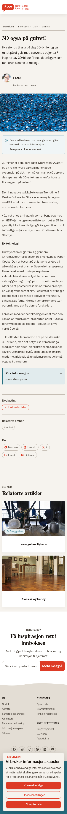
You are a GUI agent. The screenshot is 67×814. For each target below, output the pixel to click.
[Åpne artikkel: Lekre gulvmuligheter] (33, 518)
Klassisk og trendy (33, 599)
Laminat (46, 26)
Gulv (35, 26)
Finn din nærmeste (47, 713)
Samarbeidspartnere (13, 713)
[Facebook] (14, 749)
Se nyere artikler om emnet (25, 149)
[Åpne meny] (61, 7)
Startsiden (8, 26)
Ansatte (6, 708)
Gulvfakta (42, 733)
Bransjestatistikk (46, 708)
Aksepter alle (33, 804)
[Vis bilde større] (33, 113)
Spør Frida (42, 704)
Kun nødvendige (33, 785)
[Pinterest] (37, 749)
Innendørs (23, 26)
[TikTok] (30, 749)
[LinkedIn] (45, 749)
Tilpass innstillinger (33, 795)
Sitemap (6, 733)
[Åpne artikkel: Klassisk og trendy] (33, 573)
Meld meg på (52, 666)
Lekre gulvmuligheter (33, 544)
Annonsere (7, 718)
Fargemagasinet (45, 728)
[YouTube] (53, 749)
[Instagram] (22, 749)
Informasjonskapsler (13, 728)
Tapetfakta (43, 738)
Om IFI (5, 704)
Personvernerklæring (13, 723)
